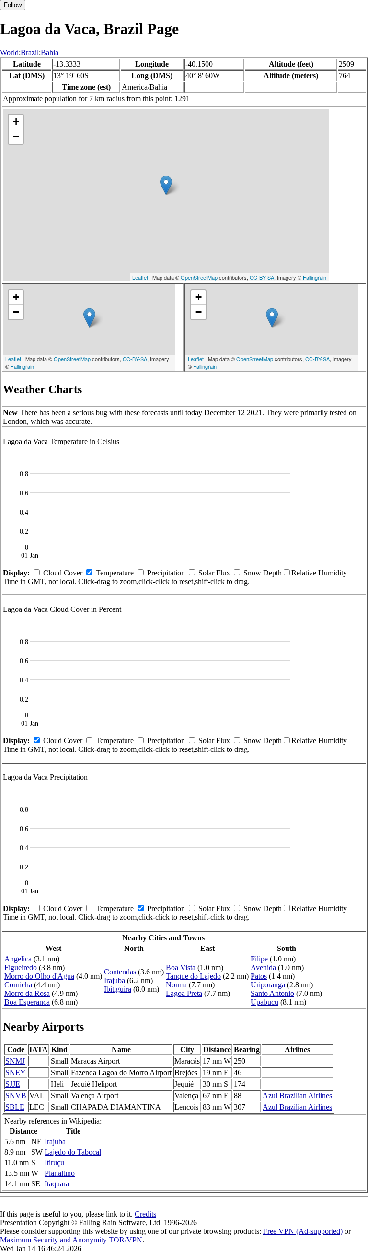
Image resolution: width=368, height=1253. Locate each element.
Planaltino (60, 1173)
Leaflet (140, 277)
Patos (259, 976)
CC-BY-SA (262, 277)
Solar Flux (214, 573)
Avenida (263, 967)
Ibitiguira (117, 989)
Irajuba (114, 980)
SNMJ (15, 1061)
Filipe (259, 959)
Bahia (49, 52)
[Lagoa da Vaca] (166, 185)
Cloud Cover (62, 573)
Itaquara (57, 1184)
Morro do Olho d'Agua (39, 976)
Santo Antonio (272, 993)
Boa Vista (181, 967)
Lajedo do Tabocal (73, 1152)
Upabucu (264, 1002)
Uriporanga (268, 985)
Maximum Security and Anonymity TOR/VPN (71, 1240)
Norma (176, 985)
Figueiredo (20, 967)
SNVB (15, 1095)
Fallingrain (314, 277)
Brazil (30, 52)
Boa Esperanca (27, 1002)
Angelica (18, 959)
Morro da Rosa (27, 993)
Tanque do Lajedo (193, 976)
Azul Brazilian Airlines (297, 1095)
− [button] (16, 136)
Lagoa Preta (184, 993)
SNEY (15, 1072)
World (9, 52)
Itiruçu (54, 1163)
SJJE (12, 1084)
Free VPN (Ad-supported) (303, 1231)
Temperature (115, 573)
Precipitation (166, 573)
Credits (145, 1214)
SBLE (14, 1107)
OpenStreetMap (199, 277)
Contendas (120, 972)
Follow (13, 5)
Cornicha (18, 985)
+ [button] (16, 122)
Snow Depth (262, 573)
